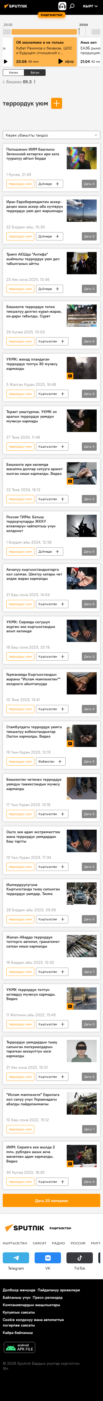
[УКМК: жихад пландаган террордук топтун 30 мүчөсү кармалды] (82, 368)
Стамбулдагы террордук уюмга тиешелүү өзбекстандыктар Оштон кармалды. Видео (34, 732)
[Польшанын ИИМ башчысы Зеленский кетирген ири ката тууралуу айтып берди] (82, 158)
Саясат (39, 1243)
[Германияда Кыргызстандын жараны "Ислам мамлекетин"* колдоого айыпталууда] (82, 683)
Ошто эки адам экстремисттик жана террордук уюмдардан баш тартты (33, 837)
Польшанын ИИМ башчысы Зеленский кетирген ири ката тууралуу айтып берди (32, 154)
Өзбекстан (46, 761)
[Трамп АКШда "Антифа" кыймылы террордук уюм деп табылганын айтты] (82, 263)
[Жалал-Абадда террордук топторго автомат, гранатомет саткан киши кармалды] (82, 946)
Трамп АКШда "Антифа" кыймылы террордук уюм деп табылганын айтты (33, 259)
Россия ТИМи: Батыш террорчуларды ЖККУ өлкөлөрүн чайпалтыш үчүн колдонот (30, 524)
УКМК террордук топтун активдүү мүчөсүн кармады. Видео (31, 994)
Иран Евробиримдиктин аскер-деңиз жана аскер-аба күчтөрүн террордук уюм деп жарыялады (34, 207)
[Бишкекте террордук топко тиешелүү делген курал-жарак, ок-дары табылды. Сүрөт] (82, 315)
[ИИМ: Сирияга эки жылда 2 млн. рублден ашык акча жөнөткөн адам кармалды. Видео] (82, 1156)
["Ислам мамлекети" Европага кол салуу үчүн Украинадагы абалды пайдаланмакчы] (82, 1103)
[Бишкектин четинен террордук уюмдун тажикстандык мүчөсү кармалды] (82, 788)
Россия (78, 1243)
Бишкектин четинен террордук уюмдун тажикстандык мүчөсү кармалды (34, 784)
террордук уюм (25, 103)
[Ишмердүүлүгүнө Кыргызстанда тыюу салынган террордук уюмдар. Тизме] (82, 893)
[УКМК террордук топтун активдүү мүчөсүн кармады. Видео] (82, 998)
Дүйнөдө (45, 184)
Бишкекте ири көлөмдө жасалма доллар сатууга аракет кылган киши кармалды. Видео (34, 469)
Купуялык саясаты (19, 1312)
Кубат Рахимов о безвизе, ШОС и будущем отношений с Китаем (44, 53)
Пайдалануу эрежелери (59, 1290)
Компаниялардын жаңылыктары (31, 1304)
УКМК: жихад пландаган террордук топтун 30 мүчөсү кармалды (31, 364)
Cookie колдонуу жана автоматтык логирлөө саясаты (33, 1322)
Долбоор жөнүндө (19, 1290)
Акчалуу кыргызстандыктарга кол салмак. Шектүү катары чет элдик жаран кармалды (34, 574)
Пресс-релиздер (48, 1297)
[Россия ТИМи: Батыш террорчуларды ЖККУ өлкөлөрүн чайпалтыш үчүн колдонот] (82, 526)
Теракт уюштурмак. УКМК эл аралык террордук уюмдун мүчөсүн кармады (31, 416)
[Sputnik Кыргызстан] (16, 8)
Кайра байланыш (18, 1332)
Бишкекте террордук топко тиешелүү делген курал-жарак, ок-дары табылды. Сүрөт (34, 311)
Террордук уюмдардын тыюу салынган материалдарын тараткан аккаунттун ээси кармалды (31, 1049)
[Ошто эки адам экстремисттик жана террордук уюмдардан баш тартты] (82, 841)
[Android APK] (19, 1348)
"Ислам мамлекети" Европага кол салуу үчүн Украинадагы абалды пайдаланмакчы (32, 1099)
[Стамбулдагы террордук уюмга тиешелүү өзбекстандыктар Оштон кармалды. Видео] (82, 736)
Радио (58, 1243)
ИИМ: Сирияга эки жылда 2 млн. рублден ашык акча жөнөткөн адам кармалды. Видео (30, 1154)
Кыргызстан (47, 341)
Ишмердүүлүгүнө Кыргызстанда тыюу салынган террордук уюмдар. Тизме (33, 889)
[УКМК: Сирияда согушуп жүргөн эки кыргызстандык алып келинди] (82, 631)
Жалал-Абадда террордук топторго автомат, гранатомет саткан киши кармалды (33, 942)
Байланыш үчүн (16, 1297)
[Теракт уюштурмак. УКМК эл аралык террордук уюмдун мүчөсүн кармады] (82, 420)
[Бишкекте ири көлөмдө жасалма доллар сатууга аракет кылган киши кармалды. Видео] (82, 473)
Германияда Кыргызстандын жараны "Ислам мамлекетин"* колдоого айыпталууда (33, 679)
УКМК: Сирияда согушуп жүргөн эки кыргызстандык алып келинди (30, 627)
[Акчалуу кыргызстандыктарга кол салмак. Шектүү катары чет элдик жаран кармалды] (82, 578)
